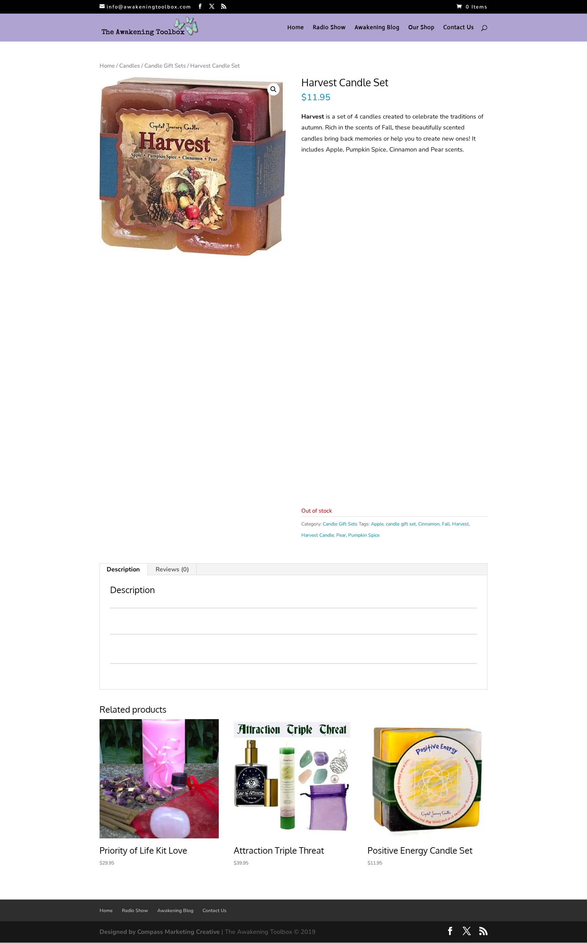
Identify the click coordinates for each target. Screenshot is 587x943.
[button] (273, 89)
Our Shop (421, 28)
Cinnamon (429, 524)
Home (295, 28)
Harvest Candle (317, 535)
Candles (129, 66)
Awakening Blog (377, 28)
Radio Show (329, 28)
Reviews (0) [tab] (172, 569)
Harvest (460, 524)
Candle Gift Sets (165, 66)
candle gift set (401, 524)
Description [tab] (123, 569)
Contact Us (458, 28)
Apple (377, 524)
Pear (341, 535)
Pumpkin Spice (363, 535)
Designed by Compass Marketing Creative (160, 932)
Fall (446, 524)
